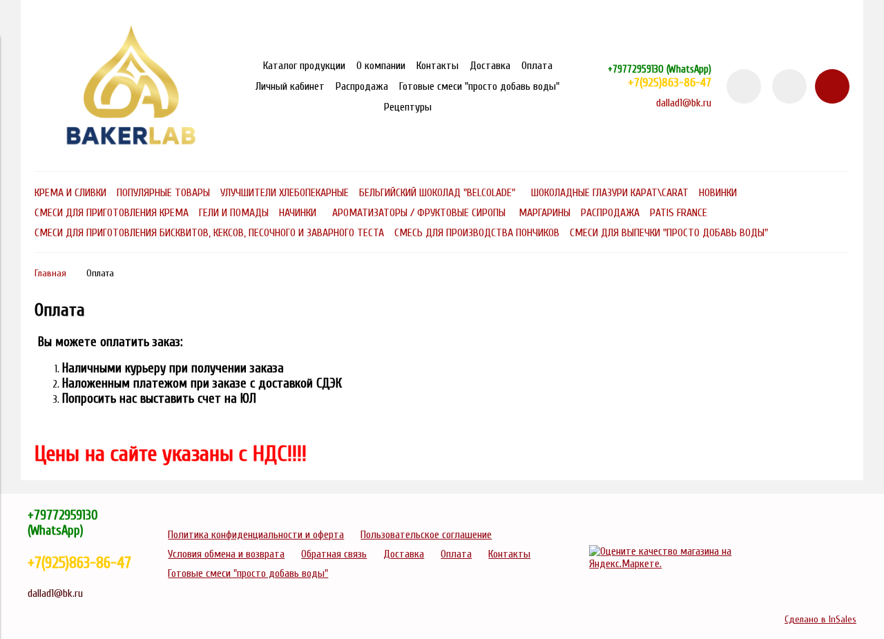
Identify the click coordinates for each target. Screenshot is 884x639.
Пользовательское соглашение (426, 534)
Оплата (536, 65)
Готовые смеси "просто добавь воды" (479, 86)
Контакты (437, 65)
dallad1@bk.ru (683, 103)
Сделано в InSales (820, 619)
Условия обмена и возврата (226, 554)
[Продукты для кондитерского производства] (131, 152)
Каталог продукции (304, 65)
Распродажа (362, 86)
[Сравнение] (789, 86)
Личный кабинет (290, 86)
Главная (50, 273)
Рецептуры (408, 107)
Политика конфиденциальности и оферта (256, 534)
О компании (380, 65)
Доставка (490, 65)
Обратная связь (334, 554)
